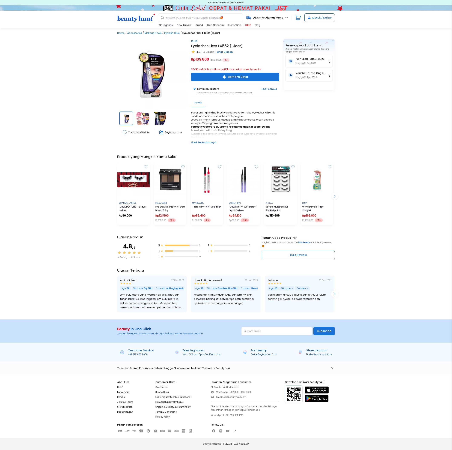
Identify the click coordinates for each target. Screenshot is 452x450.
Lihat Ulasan (225, 52)
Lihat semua (269, 89)
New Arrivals (184, 25)
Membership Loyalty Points (169, 401)
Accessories (134, 33)
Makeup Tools (153, 33)
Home (121, 33)
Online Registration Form (264, 354)
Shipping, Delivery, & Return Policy (173, 406)
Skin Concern (215, 25)
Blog (257, 25)
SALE (248, 25)
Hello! (120, 387)
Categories (166, 25)
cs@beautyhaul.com (234, 396)
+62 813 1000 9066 (138, 354)
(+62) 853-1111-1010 (233, 415)
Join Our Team (125, 401)
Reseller (121, 396)
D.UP (194, 41)
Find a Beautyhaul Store (319, 354)
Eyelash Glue (172, 33)
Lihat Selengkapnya (203, 142)
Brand (199, 25)
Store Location (125, 406)
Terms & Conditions (166, 411)
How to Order (162, 392)
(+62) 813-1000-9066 (240, 392)
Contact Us (161, 387)
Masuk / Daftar (322, 17)
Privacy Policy (162, 416)
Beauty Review (125, 411)
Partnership (123, 392)
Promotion (234, 25)
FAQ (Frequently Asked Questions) (173, 396)
